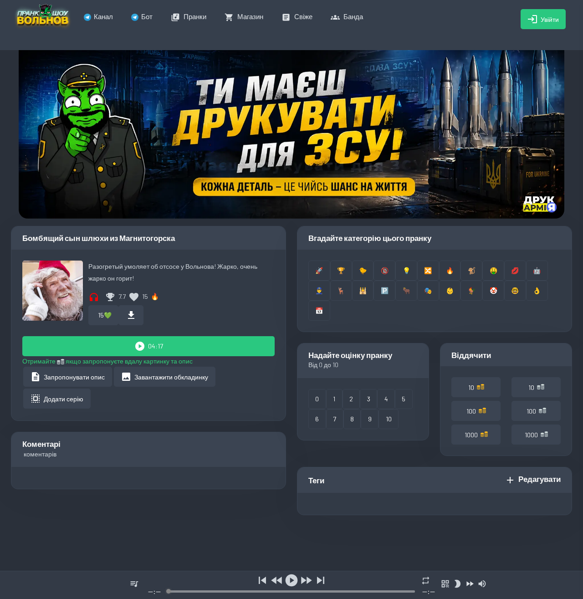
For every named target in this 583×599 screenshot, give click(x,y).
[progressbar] (291, 591)
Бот (147, 16)
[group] (291, 585)
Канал (103, 16)
